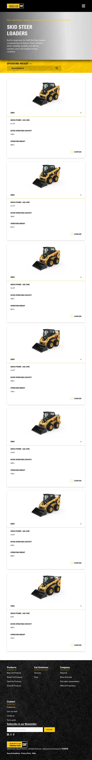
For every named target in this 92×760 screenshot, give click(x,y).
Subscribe (49, 729)
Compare (77, 152)
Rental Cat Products (14, 677)
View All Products (14, 685)
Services (37, 673)
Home (9, 20)
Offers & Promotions (68, 685)
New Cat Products (14, 673)
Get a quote (11, 720)
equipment (27, 20)
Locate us (10, 715)
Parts (36, 677)
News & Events (66, 677)
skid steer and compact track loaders (44, 20)
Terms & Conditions (13, 753)
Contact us (11, 707)
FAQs (34, 753)
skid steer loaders (64, 20)
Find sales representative (69, 681)
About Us (63, 673)
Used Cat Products (14, 681)
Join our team (12, 711)
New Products (17, 20)
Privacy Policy (26, 753)
